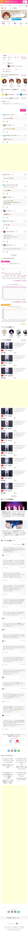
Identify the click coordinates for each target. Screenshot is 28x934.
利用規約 (22, 926)
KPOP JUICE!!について (8, 926)
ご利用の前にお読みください (12, 917)
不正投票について (16, 926)
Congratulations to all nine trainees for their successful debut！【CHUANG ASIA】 (19, 344)
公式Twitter (21, 928)
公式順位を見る (23, 324)
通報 (26, 114)
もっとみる (23, 75)
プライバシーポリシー (8, 928)
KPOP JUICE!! (11, 1)
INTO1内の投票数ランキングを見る (19, 302)
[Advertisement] (14, 40)
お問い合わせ (16, 928)
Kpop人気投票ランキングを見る (19, 280)
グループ (22, 5)
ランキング (4, 5)
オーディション (13, 5)
